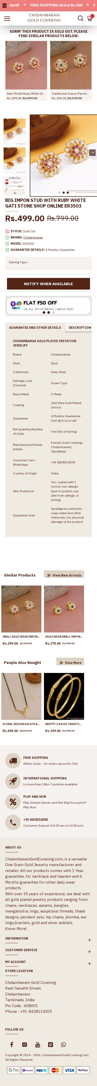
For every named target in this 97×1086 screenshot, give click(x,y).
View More (73, 663)
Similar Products (19, 575)
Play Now (29, 807)
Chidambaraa (33, 237)
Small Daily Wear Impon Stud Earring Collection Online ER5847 (21, 636)
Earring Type (18, 262)
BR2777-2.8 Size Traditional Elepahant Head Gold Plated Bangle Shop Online (64, 724)
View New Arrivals (67, 575)
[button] (35, 152)
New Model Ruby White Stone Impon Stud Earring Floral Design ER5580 (26, 93)
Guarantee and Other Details (35, 328)
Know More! (16, 928)
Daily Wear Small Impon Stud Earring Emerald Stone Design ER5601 (64, 636)
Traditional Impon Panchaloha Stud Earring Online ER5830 (71, 93)
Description (80, 328)
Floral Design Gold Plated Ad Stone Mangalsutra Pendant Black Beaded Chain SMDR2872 (21, 724)
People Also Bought (22, 662)
